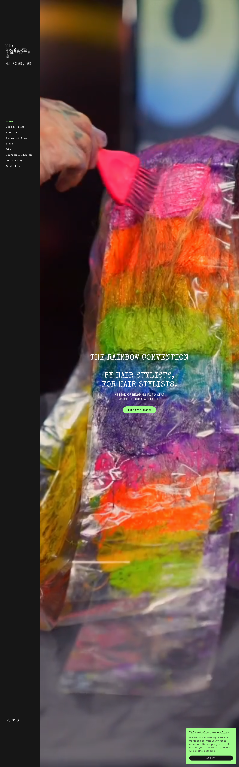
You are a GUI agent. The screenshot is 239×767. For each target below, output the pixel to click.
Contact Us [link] (13, 166)
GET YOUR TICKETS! (139, 410)
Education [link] (12, 149)
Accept (211, 758)
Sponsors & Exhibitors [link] (19, 154)
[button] (23, 138)
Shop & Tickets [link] (15, 126)
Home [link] (9, 121)
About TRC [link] (12, 132)
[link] (20, 64)
